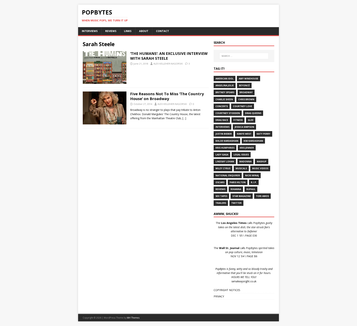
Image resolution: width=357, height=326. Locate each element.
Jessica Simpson (244, 127)
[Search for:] (244, 56)
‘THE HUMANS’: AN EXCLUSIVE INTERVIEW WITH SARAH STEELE (169, 56)
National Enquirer (228, 175)
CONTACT (162, 31)
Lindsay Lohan (225, 161)
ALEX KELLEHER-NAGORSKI (168, 63)
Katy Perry (263, 133)
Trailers (221, 203)
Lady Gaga (222, 154)
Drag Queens (253, 113)
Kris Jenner (247, 147)
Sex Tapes (221, 196)
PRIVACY (219, 296)
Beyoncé (244, 85)
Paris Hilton (238, 182)
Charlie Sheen (224, 99)
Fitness (238, 120)
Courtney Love (242, 106)
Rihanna (236, 189)
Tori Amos (262, 196)
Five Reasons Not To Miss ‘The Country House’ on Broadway (167, 96)
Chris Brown (246, 99)
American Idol (225, 78)
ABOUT (143, 31)
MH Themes (133, 317)
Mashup (261, 161)
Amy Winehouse (248, 78)
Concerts (222, 106)
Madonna (245, 161)
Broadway (246, 92)
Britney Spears (225, 92)
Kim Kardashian (253, 140)
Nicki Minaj (252, 175)
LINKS (127, 31)
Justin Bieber (224, 133)
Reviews (220, 189)
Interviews (222, 127)
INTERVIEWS (90, 31)
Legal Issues (241, 154)
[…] (184, 118)
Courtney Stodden (228, 113)
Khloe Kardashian (227, 140)
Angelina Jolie (225, 85)
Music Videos (260, 168)
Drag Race (222, 120)
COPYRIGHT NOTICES (227, 290)
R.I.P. (254, 182)
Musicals (241, 168)
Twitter (236, 203)
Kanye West (244, 133)
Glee (250, 120)
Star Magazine (241, 196)
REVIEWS (110, 31)
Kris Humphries (225, 147)
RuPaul (250, 189)
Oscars (220, 182)
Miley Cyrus (223, 168)
